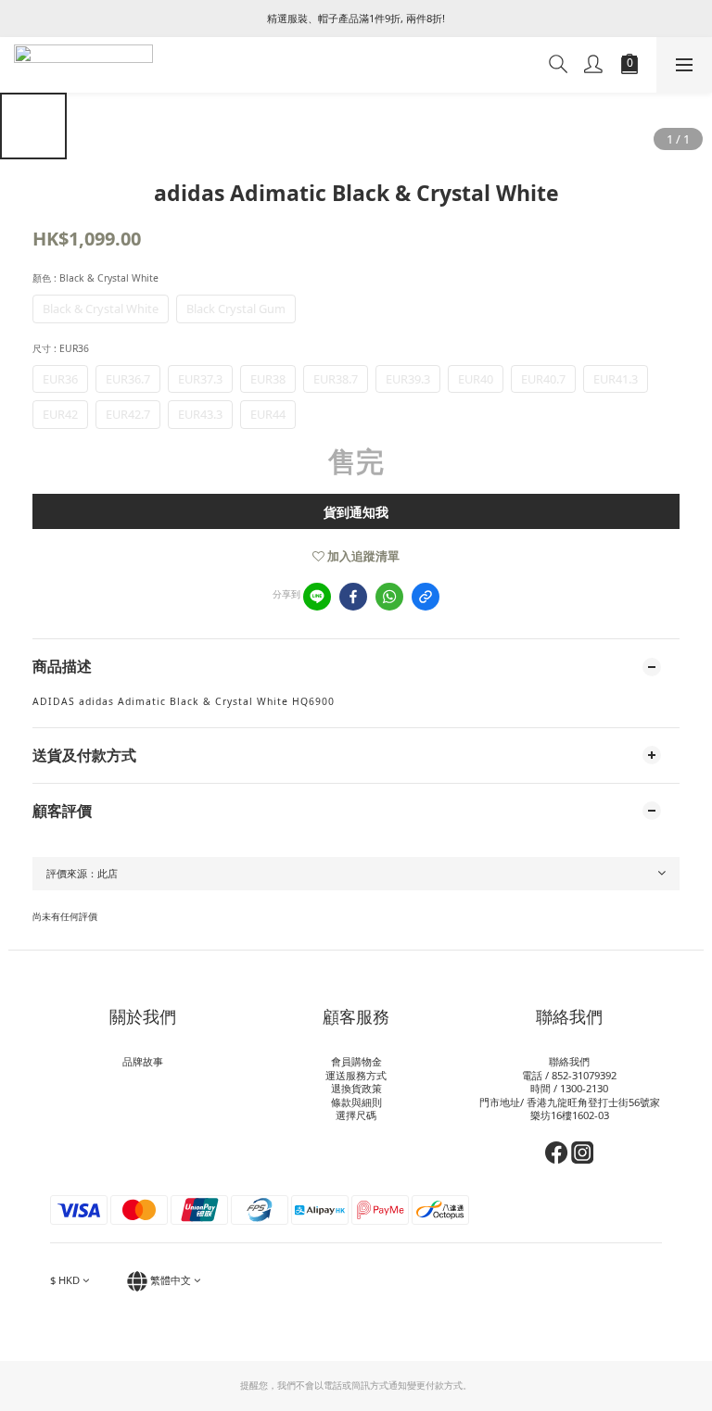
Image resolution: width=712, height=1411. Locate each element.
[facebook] (353, 597)
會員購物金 (356, 1061)
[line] (317, 597)
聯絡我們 (569, 1061)
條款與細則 (356, 1102)
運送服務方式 (356, 1075)
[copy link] (425, 597)
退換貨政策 (356, 1088)
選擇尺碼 (356, 1115)
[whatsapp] (389, 597)
